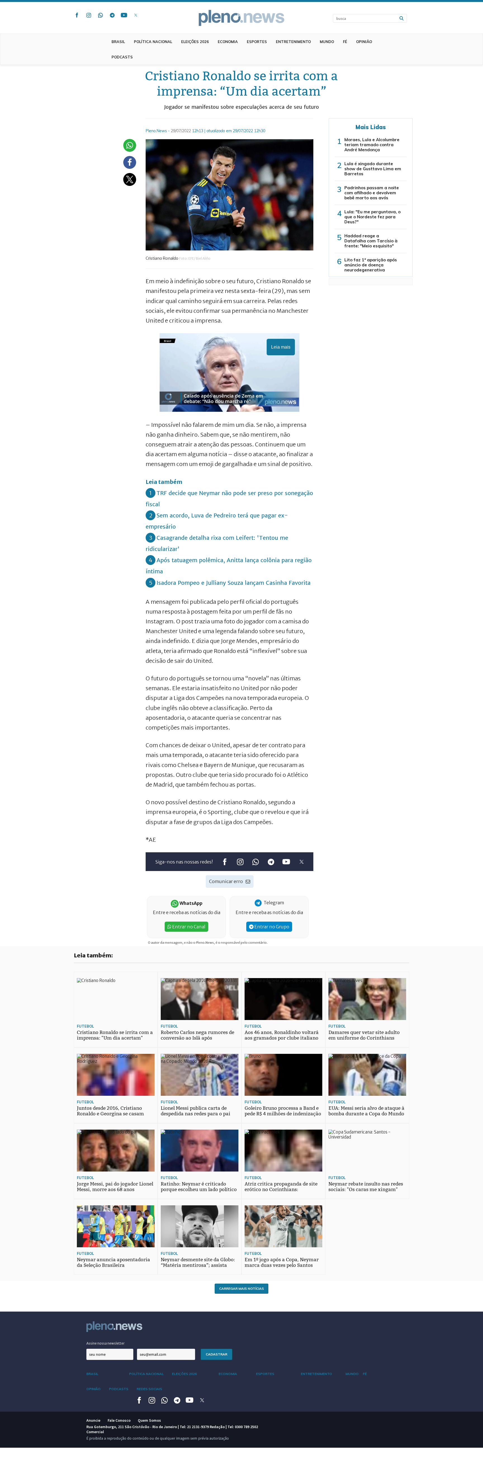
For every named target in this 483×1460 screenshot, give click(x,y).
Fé (345, 41)
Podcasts (122, 57)
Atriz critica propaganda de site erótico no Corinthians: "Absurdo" (281, 1189)
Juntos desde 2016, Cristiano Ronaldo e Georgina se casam (110, 1111)
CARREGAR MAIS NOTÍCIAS (241, 1288)
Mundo (327, 41)
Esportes (257, 41)
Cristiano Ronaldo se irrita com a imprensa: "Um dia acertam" (115, 1035)
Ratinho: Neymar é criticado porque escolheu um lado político (199, 1186)
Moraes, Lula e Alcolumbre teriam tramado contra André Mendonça (371, 144)
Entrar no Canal (188, 926)
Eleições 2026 (195, 41)
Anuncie (93, 1420)
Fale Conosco (119, 1420)
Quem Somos (149, 1420)
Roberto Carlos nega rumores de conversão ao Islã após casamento (197, 1038)
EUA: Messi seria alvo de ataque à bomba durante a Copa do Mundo (366, 1111)
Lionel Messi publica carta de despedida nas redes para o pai (195, 1111)
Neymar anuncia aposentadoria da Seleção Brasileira (113, 1262)
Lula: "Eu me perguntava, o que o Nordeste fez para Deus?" (372, 216)
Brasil (118, 41)
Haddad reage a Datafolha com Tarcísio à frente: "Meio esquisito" (370, 241)
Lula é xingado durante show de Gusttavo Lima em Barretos (372, 168)
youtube (124, 15)
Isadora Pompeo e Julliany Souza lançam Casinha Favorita (234, 582)
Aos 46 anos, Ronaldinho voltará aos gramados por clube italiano (282, 1035)
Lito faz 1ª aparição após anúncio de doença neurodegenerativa (370, 265)
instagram (88, 15)
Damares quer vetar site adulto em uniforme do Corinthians (364, 1035)
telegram (112, 15)
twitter (135, 15)
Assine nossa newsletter (105, 1343)
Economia (228, 41)
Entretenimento (293, 41)
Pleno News (241, 18)
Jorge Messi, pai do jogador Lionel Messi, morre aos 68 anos (115, 1186)
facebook (77, 15)
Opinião (364, 41)
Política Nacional (153, 41)
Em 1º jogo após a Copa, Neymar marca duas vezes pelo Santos (282, 1262)
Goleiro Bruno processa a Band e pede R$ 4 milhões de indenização (283, 1111)
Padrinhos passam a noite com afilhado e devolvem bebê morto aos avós (371, 192)
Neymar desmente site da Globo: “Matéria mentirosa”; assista (198, 1262)
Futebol (85, 1026)
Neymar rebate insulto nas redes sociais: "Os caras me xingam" (365, 1186)
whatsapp (100, 15)
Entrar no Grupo (271, 926)
